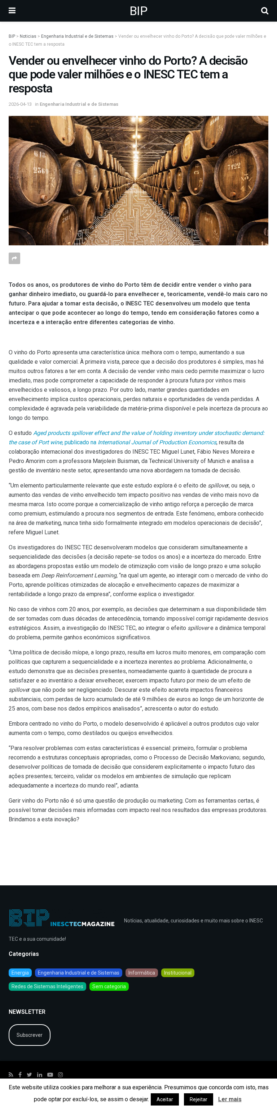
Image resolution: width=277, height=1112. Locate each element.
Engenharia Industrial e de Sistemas (79, 104)
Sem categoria (109, 986)
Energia (20, 973)
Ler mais (230, 1099)
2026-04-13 (20, 104)
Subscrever (30, 1035)
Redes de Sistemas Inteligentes (47, 986)
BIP (138, 11)
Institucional (178, 973)
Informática (141, 973)
